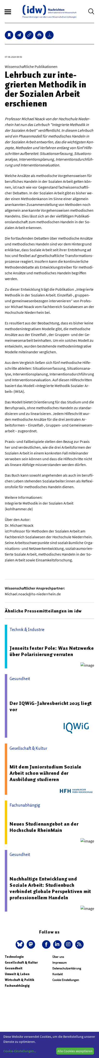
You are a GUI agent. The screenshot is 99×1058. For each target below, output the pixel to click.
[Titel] (9, 35)
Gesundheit (13, 968)
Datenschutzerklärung (66, 968)
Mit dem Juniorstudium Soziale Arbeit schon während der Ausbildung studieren (45, 773)
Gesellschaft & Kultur (21, 962)
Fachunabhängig (17, 985)
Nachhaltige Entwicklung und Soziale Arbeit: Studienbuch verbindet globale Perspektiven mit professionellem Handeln (50, 888)
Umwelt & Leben (17, 974)
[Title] (29, 35)
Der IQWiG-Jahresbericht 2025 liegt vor (51, 706)
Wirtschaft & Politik (19, 980)
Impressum (59, 962)
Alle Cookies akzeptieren (75, 1051)
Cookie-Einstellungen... (19, 1051)
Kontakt (57, 974)
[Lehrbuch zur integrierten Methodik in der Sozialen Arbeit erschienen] (19, 35)
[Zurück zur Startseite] (49, 11)
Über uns (58, 957)
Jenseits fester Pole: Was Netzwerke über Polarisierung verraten (52, 651)
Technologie (14, 956)
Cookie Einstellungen (65, 980)
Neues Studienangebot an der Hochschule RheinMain (44, 827)
